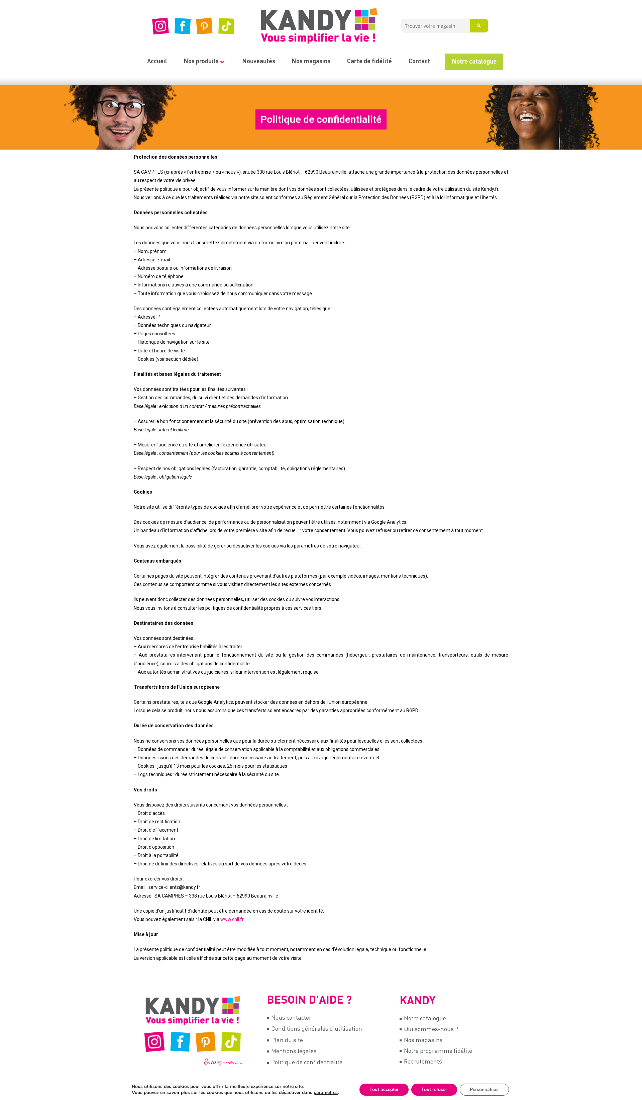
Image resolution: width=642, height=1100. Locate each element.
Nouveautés (258, 62)
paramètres (326, 1093)
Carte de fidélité (369, 62)
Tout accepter (384, 1089)
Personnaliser (484, 1089)
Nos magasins (311, 62)
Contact (419, 62)
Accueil (157, 62)
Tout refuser (434, 1089)
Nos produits (201, 62)
